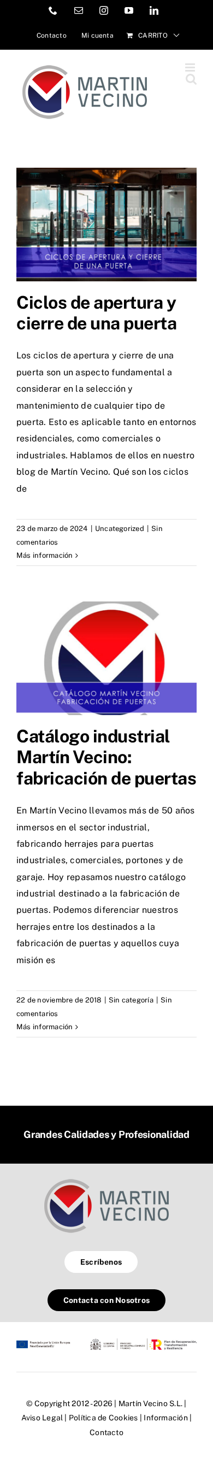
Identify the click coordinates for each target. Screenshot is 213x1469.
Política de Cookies (103, 1417)
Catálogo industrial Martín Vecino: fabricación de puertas (106, 757)
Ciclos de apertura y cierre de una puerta (96, 312)
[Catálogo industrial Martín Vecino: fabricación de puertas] (106, 658)
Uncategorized (119, 528)
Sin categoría (131, 1000)
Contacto (106, 1432)
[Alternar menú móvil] (191, 67)
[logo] (106, 1178)
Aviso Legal (42, 1417)
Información (166, 1417)
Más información (44, 555)
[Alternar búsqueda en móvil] (191, 79)
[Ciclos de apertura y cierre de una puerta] (106, 224)
